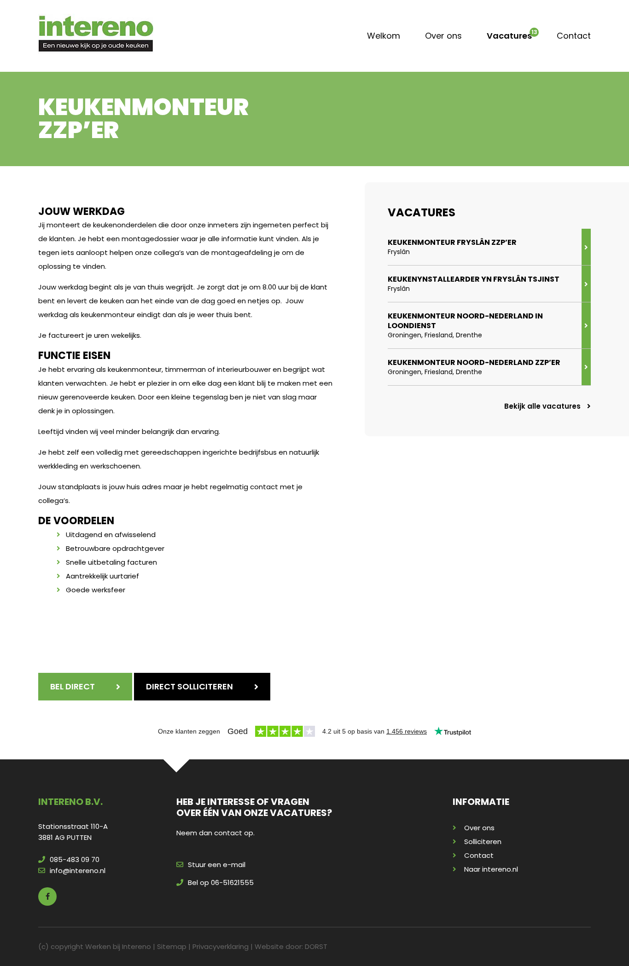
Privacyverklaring (220, 946)
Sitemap (171, 946)
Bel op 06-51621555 (221, 882)
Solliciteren (482, 841)
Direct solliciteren (189, 686)
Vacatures (509, 35)
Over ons (443, 35)
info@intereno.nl (77, 870)
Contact (574, 35)
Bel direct (72, 686)
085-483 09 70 (74, 859)
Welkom (383, 35)
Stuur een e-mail (216, 864)
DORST (316, 946)
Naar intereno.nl (491, 869)
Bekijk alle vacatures (543, 406)
